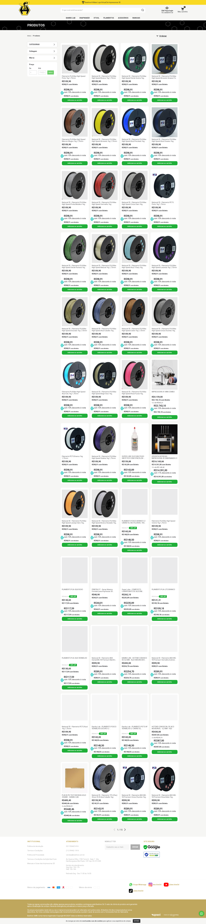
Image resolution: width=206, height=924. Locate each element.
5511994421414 (72, 846)
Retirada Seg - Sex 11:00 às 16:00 (78, 873)
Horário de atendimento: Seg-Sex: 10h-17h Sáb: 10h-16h (75, 867)
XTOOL (96, 18)
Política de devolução (35, 846)
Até (39, 68)
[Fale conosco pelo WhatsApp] (201, 913)
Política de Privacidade (35, 855)
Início (29, 36)
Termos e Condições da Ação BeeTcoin (42, 859)
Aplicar (51, 72)
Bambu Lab (70, 18)
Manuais (136, 18)
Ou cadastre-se (167, 12)
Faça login (169, 11)
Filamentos (108, 18)
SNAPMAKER (84, 18)
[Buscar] (142, 10)
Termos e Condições (35, 851)
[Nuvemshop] (171, 916)
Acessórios (123, 18)
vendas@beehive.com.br (75, 855)
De (30, 68)
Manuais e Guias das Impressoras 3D (41, 863)
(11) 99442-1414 (72, 851)
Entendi (136, 921)
